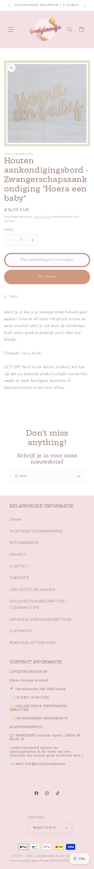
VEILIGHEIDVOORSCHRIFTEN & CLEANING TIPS (38, 604)
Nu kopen (47, 276)
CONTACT (19, 566)
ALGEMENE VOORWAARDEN (36, 531)
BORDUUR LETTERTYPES (33, 643)
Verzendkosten (42, 217)
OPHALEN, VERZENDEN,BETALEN (41, 619)
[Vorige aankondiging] (9, 5)
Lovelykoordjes (45, 856)
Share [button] (13, 296)
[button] (10, 29)
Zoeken (15, 519)
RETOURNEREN (24, 543)
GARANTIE (19, 578)
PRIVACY (18, 554)
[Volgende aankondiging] (85, 5)
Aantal (9, 229)
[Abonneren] (78, 476)
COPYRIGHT (21, 631)
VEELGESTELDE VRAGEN (32, 589)
